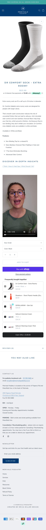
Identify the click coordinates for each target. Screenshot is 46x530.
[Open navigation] (3, 10)
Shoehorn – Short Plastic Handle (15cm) (29, 295)
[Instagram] (8, 436)
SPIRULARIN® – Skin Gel (24, 305)
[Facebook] (3, 436)
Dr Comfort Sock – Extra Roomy (26, 284)
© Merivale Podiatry (23, 505)
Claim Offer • (23, 335)
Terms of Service (8, 495)
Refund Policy (7, 492)
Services (5, 477)
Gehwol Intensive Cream (24, 314)
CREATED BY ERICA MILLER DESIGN (23, 507)
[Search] (39, 10)
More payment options (23, 274)
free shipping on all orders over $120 (23, 2)
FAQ (4, 481)
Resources (6, 485)
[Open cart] (43, 10)
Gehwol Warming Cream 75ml (26, 326)
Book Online (7, 488)
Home (5, 474)
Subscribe (11, 461)
